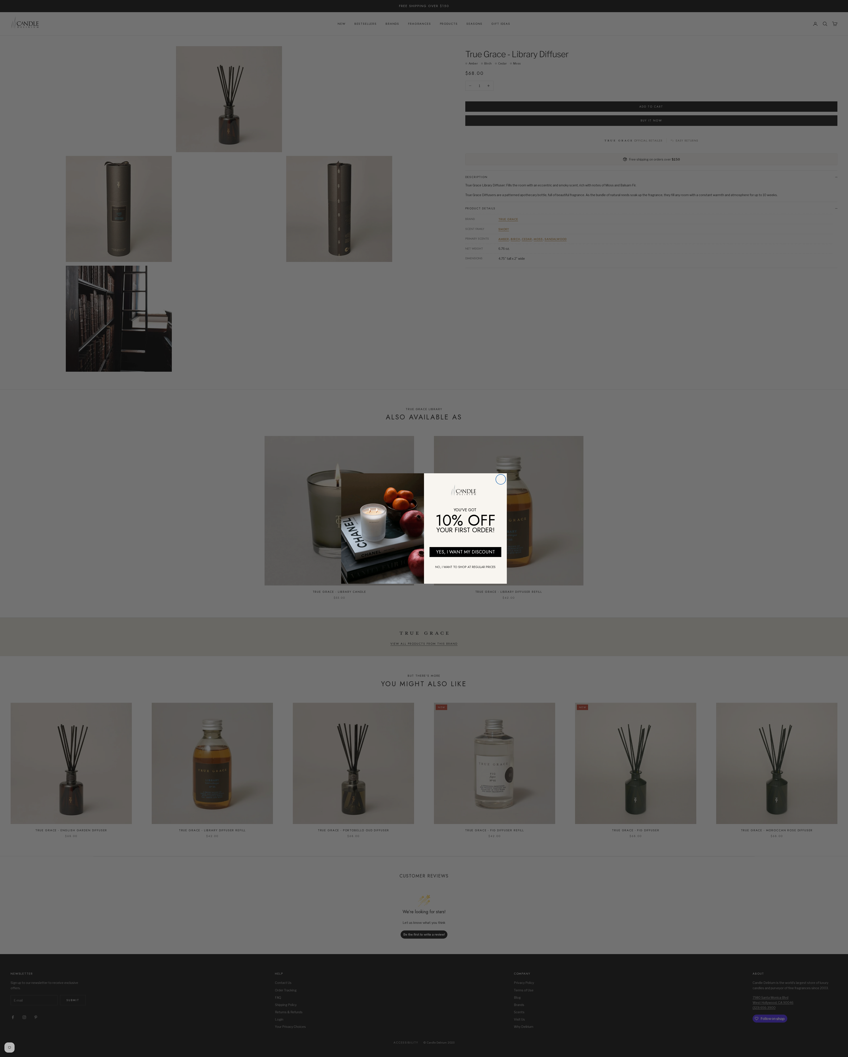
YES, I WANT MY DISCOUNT (465, 552)
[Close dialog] (501, 479)
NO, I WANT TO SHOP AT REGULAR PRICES (465, 567)
